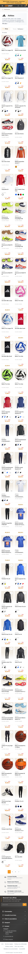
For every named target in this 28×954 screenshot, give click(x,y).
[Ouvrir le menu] (2, 5)
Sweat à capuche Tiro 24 (7, 106)
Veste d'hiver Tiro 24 (20, 606)
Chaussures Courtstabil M (5, 217)
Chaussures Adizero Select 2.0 (20, 718)
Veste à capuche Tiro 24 (20, 579)
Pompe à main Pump (7, 829)
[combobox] (14, 9)
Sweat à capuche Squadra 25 (19, 412)
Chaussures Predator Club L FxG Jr (7, 134)
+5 (23, 667)
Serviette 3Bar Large (7, 300)
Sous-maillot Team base (20, 190)
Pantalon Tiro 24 (6, 578)
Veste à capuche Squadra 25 (6, 412)
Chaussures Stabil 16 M (7, 245)
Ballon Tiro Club (19, 300)
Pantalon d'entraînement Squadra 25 (6, 496)
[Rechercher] (3, 9)
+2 (10, 417)
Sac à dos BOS (18, 856)
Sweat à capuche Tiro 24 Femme (20, 106)
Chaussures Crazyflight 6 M (19, 217)
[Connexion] (18, 5)
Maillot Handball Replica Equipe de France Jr (6, 551)
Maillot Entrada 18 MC (20, 50)
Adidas (3, 48)
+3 (23, 417)
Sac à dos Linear (6, 161)
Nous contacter (9, 939)
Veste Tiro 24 (18, 662)
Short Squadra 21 (19, 78)
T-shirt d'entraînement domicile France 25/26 (20, 551)
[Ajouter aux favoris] (11, 37)
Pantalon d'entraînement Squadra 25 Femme (6, 440)
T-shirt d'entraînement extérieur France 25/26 (19, 496)
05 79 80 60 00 (9, 936)
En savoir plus (18, 2)
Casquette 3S (5, 189)
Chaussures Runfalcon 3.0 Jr (19, 829)
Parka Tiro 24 (18, 634)
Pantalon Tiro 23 (19, 801)
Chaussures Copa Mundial (6, 802)
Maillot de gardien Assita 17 (19, 162)
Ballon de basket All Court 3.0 (7, 774)
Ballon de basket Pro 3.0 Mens (20, 746)
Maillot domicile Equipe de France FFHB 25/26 (19, 523)
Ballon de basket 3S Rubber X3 (20, 774)
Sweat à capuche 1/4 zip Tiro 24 (7, 607)
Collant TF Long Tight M (7, 746)
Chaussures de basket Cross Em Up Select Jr (7, 718)
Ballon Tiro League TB (7, 50)
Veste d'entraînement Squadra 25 (20, 440)
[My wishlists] (21, 5)
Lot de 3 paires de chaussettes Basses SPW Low (7, 857)
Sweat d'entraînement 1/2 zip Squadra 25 (7, 468)
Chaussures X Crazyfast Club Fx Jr (20, 690)
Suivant (18, 871)
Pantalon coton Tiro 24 (7, 663)
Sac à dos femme (19, 133)
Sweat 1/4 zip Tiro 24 (7, 634)
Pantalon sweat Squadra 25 (19, 468)
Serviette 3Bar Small (20, 328)
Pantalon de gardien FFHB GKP (7, 523)
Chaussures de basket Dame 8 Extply (7, 690)
